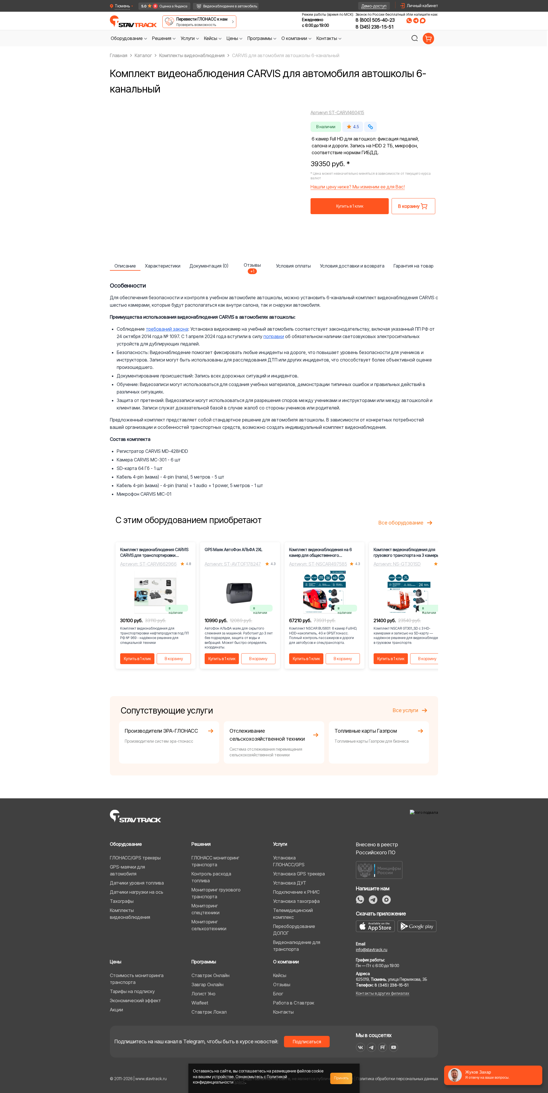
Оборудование (126, 844)
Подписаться (307, 1041)
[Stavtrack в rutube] (382, 1047)
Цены (115, 962)
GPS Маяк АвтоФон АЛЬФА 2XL (233, 549)
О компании (286, 962)
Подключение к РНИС (296, 892)
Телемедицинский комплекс (293, 913)
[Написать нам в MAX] (423, 20)
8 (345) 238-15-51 (375, 27)
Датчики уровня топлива (137, 883)
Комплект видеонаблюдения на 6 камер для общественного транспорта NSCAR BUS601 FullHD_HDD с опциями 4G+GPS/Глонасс (320, 552)
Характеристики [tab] (162, 266)
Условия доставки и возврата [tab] (352, 266)
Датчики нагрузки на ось (136, 892)
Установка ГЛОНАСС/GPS (289, 861)
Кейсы (279, 975)
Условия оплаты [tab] (293, 266)
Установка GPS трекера (299, 874)
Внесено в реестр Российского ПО (377, 848)
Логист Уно (203, 993)
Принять (341, 1078)
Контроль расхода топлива (211, 877)
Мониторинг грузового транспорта (216, 893)
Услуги (280, 844)
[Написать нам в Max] (386, 899)
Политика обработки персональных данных (397, 1078)
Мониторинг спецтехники (205, 909)
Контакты (283, 1012)
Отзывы (281, 984)
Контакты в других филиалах (382, 993)
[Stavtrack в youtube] (393, 1047)
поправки (273, 336)
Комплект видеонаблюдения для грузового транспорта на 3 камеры (407, 552)
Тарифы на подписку (132, 991)
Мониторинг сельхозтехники (209, 925)
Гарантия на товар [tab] (414, 266)
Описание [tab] (125, 266)
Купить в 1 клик (349, 206)
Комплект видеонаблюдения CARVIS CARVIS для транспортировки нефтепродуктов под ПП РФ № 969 (154, 552)
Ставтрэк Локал (209, 1012)
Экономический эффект (135, 1000)
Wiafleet (200, 1003)
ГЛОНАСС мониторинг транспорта (215, 861)
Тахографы (122, 901)
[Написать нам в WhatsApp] (409, 20)
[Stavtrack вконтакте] (360, 1047)
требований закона (167, 329)
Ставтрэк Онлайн (210, 975)
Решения (201, 844)
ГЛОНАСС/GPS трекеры (135, 858)
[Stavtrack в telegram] (371, 1047)
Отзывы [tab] (252, 266)
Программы (204, 962)
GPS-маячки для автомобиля (127, 870)
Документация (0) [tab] (209, 266)
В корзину (174, 658)
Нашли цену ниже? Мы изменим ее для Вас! (358, 187)
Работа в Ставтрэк (293, 1003)
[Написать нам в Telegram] (416, 20)
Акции (116, 1009)
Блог (278, 993)
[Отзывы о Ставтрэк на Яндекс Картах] (161, 6)
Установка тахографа (296, 901)
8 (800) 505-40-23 (375, 20)
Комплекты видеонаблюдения (130, 913)
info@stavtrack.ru (371, 949)
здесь (239, 1082)
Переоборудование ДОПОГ (294, 929)
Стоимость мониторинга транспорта (137, 979)
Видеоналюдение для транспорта (296, 945)
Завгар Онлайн (207, 984)
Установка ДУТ (289, 883)
